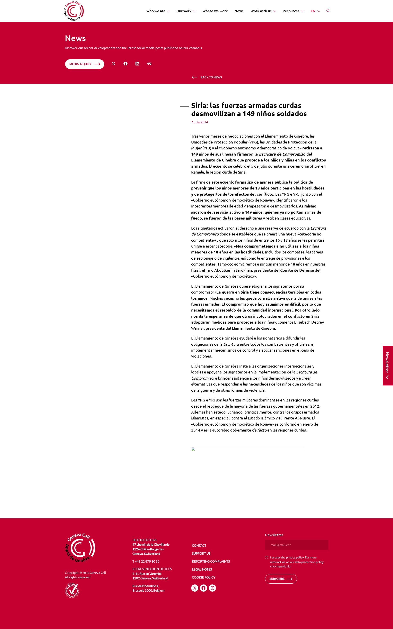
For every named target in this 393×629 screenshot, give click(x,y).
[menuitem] (157, 11)
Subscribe (277, 578)
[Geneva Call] (96, 548)
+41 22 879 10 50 (147, 561)
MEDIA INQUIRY (80, 64)
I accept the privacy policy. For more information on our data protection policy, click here (297, 561)
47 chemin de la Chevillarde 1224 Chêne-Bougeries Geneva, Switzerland (150, 549)
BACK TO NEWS (211, 77)
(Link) (287, 566)
